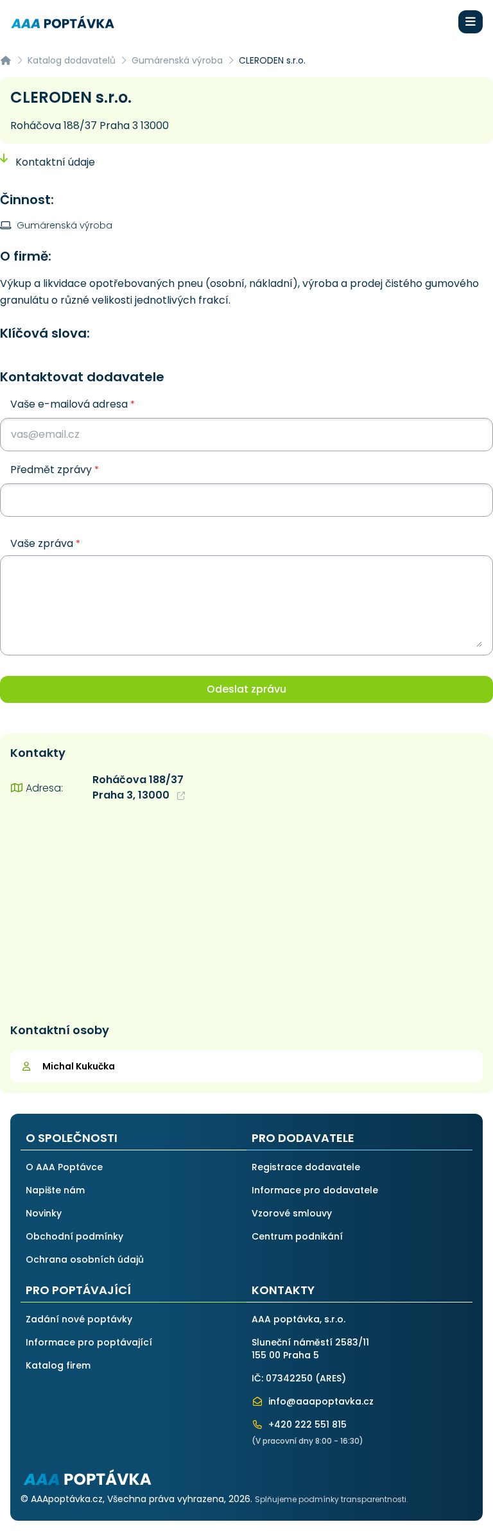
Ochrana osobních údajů (85, 1259)
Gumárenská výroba (177, 60)
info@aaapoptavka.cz (320, 1401)
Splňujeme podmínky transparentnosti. (331, 1499)
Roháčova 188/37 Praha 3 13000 (89, 125)
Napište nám (55, 1190)
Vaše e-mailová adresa (72, 404)
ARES (331, 1378)
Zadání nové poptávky (79, 1319)
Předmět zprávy (54, 469)
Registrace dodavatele (306, 1167)
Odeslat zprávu (246, 689)
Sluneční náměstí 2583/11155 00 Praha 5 (310, 1349)
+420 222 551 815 (306, 1424)
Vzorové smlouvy (292, 1213)
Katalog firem (58, 1365)
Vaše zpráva (45, 543)
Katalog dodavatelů (72, 60)
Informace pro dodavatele (315, 1190)
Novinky (44, 1213)
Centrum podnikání (297, 1236)
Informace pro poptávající (89, 1342)
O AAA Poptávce (64, 1167)
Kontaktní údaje (54, 162)
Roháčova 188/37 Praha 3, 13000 (138, 787)
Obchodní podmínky (74, 1236)
